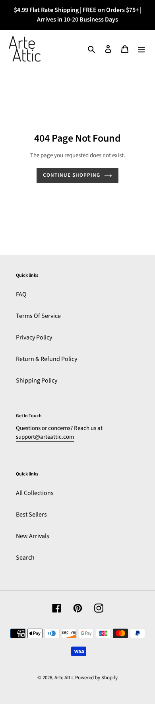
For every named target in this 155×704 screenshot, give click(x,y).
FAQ (21, 294)
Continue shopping (72, 175)
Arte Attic (64, 677)
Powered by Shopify (96, 677)
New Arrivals (32, 536)
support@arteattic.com (45, 437)
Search (25, 557)
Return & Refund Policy (46, 359)
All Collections (35, 493)
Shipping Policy (36, 380)
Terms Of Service (38, 316)
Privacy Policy (34, 337)
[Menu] (141, 48)
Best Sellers (31, 514)
